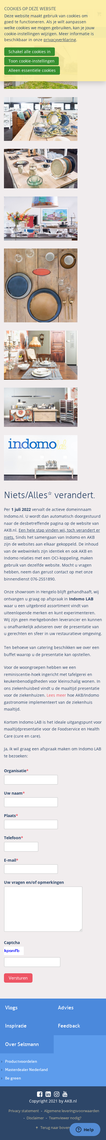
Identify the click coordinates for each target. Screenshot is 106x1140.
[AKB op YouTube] (65, 1094)
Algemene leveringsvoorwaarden (71, 1110)
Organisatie (16, 770)
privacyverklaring (60, 39)
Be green (13, 1078)
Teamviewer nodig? (65, 1117)
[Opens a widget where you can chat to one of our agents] (84, 1130)
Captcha (12, 942)
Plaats (11, 815)
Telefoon (13, 837)
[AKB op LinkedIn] (49, 1094)
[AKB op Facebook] (40, 1094)
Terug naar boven (55, 1127)
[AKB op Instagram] (57, 1094)
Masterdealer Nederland (26, 1069)
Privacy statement (23, 1110)
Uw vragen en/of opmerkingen (34, 882)
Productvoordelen (21, 1061)
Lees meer (56, 695)
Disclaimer (35, 1117)
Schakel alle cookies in (29, 51)
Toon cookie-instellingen (31, 61)
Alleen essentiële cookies (32, 70)
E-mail (11, 860)
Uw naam (14, 793)
